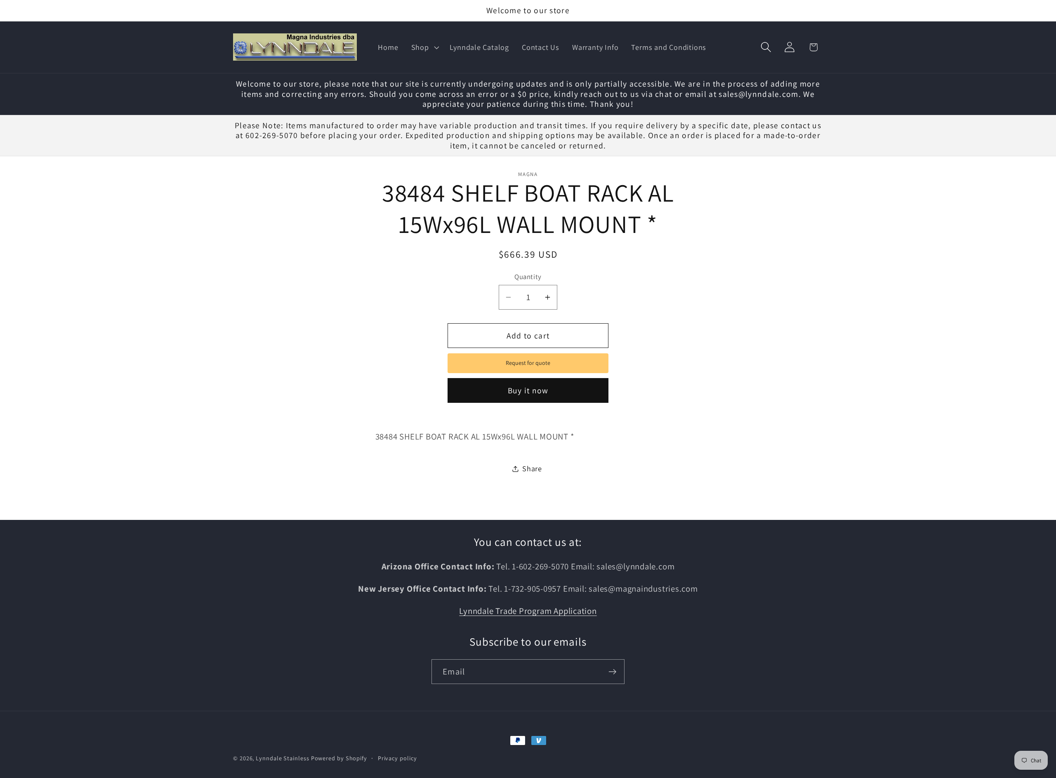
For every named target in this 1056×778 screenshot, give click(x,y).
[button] (424, 47)
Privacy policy (397, 758)
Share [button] (532, 468)
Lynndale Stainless (282, 758)
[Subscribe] (612, 671)
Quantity (527, 276)
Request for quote (528, 363)
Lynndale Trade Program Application (528, 611)
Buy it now (528, 390)
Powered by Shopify (339, 758)
